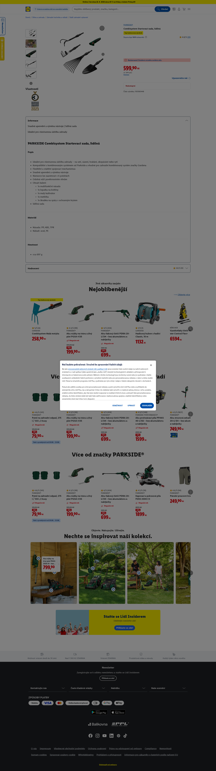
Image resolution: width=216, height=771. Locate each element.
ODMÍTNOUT (117, 405)
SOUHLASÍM (147, 405)
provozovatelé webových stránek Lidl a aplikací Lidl (87, 369)
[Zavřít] (151, 365)
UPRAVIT (131, 405)
